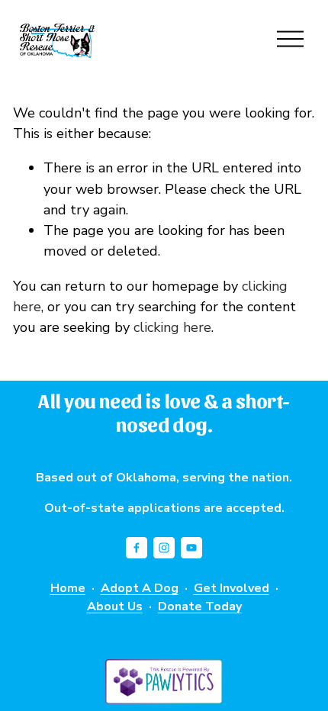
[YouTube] (191, 547)
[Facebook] (136, 547)
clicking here (172, 327)
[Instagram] (164, 547)
